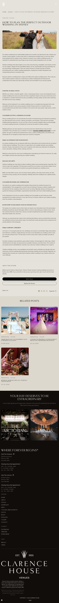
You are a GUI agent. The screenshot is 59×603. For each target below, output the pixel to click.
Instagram (5, 534)
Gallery (3, 520)
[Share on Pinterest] (39, 291)
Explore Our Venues (29, 283)
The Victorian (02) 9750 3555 (15, 430)
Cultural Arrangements (9, 510)
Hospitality (5, 505)
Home (4, 12)
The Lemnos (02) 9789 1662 (44, 431)
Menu (3, 507)
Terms (3, 545)
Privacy (3, 542)
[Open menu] (56, 4)
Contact (4, 522)
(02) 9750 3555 (5, 460)
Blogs (10, 12)
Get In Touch (29, 279)
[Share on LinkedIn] (44, 291)
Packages (4, 517)
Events (3, 512)
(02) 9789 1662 (5, 481)
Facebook (5, 529)
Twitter (4, 532)
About (3, 500)
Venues (3, 502)
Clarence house (34, 598)
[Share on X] (47, 291)
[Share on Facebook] (41, 291)
